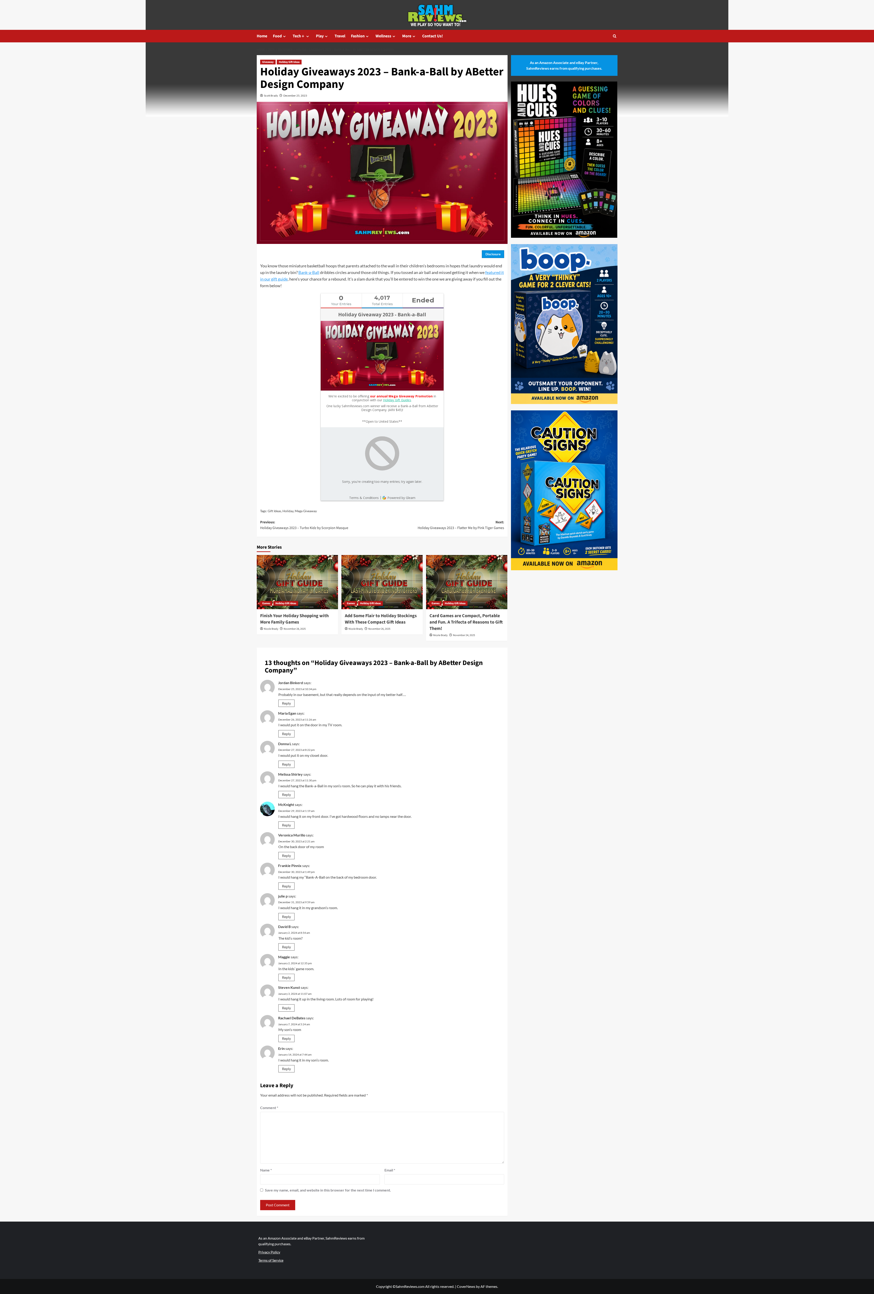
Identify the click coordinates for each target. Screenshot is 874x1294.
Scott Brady (271, 95)
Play (320, 36)
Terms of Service (270, 1260)
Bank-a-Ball (308, 272)
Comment (269, 1107)
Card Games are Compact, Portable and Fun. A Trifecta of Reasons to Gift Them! (466, 622)
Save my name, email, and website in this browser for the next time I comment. (328, 1190)
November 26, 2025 (379, 629)
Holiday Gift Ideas (289, 62)
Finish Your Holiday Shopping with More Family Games (294, 619)
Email (389, 1170)
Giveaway (268, 62)
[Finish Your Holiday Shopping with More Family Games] (297, 582)
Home (262, 36)
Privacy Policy (269, 1252)
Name (266, 1170)
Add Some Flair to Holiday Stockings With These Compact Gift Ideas (381, 619)
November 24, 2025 (464, 635)
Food (277, 36)
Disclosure (493, 254)
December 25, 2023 (295, 95)
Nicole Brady (271, 629)
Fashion (358, 36)
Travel (340, 36)
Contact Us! (432, 36)
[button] (614, 36)
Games (266, 603)
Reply (286, 703)
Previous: (304, 525)
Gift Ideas (274, 511)
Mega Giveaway (306, 511)
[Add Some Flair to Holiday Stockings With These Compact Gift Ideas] (382, 582)
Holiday (287, 511)
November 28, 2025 (295, 629)
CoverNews (466, 1286)
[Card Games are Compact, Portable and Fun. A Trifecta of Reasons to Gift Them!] (466, 582)
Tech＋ (299, 36)
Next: (461, 525)
